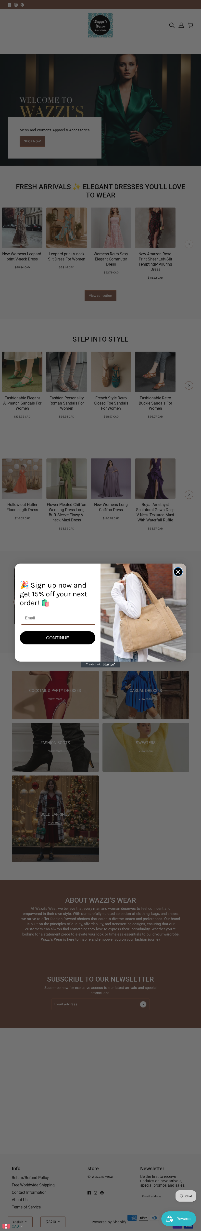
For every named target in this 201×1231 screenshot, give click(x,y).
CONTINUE (57, 637)
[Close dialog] (178, 571)
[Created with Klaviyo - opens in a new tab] (100, 664)
